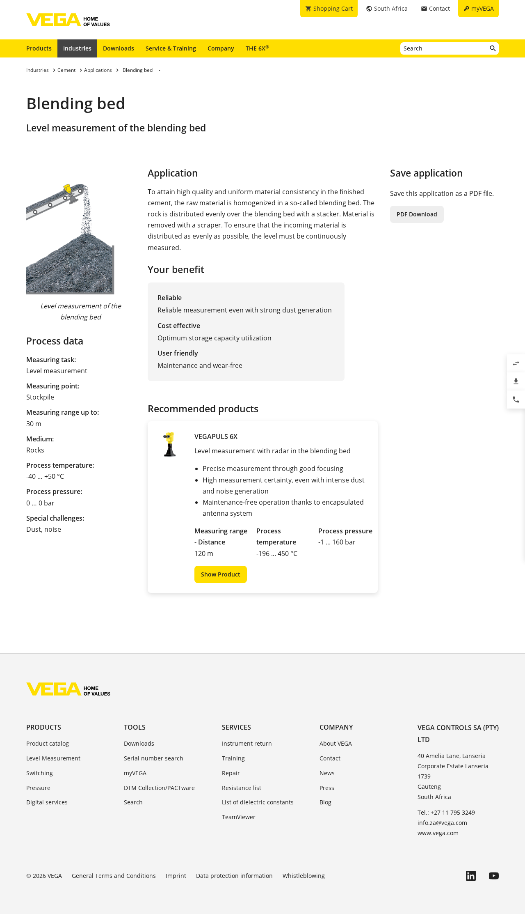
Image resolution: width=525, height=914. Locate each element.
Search (133, 802)
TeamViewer (239, 817)
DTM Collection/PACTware (159, 788)
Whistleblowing (304, 876)
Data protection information (234, 876)
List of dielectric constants (258, 802)
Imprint (176, 876)
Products (39, 48)
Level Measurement (53, 758)
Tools (135, 727)
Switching (39, 773)
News (327, 773)
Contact (330, 758)
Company (221, 48)
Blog (325, 802)
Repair (231, 773)
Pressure (38, 788)
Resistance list (241, 788)
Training (233, 758)
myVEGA (135, 773)
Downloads (118, 48)
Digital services (47, 802)
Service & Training (171, 48)
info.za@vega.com (442, 823)
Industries (77, 48)
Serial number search (153, 758)
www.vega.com (438, 833)
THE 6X (257, 48)
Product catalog (47, 743)
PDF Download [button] (417, 214)
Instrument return (247, 743)
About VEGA (336, 743)
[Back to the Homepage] (68, 689)
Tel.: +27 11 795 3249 (446, 812)
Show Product (220, 574)
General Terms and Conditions (114, 876)
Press (327, 788)
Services (236, 727)
